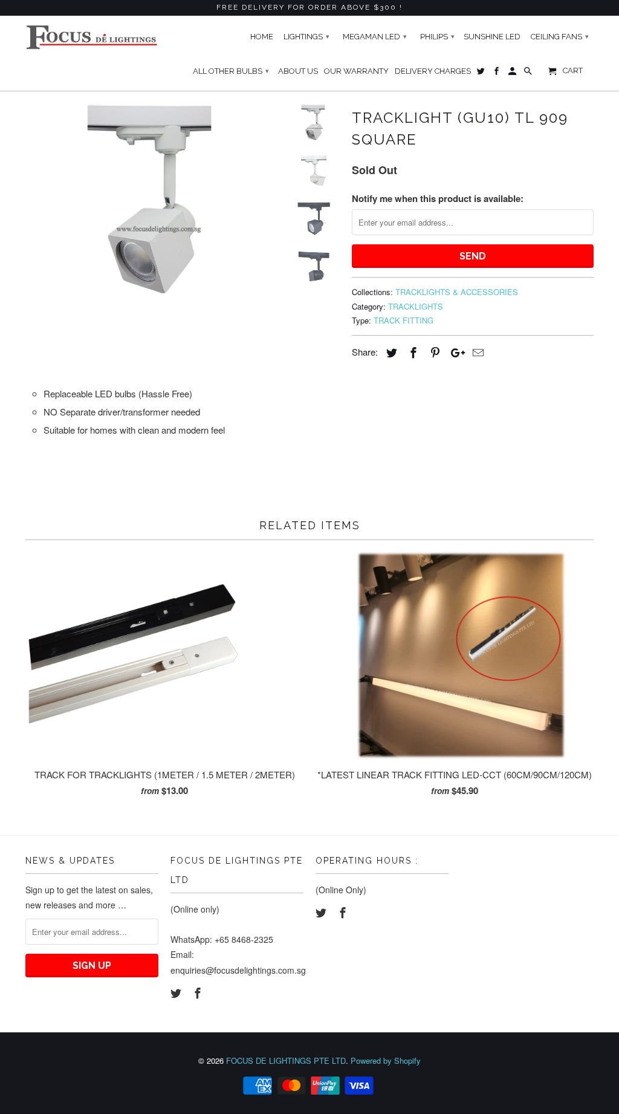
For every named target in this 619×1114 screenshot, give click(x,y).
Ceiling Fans (560, 36)
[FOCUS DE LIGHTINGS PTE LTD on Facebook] (199, 992)
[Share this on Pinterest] (433, 352)
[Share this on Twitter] (390, 352)
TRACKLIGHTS (415, 306)
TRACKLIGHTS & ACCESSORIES (456, 292)
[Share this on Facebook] (411, 352)
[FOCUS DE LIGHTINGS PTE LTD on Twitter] (177, 992)
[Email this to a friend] (476, 352)
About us (298, 71)
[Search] (529, 74)
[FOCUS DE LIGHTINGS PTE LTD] (91, 37)
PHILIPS (437, 36)
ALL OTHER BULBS (231, 71)
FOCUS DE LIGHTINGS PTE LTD (286, 1060)
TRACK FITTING (403, 320)
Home (261, 36)
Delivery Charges (433, 71)
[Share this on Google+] (454, 352)
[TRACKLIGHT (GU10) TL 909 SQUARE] (151, 199)
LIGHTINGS (306, 36)
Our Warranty (356, 71)
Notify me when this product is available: (437, 198)
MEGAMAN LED (375, 36)
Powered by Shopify (386, 1060)
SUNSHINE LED (492, 36)
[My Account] (513, 74)
